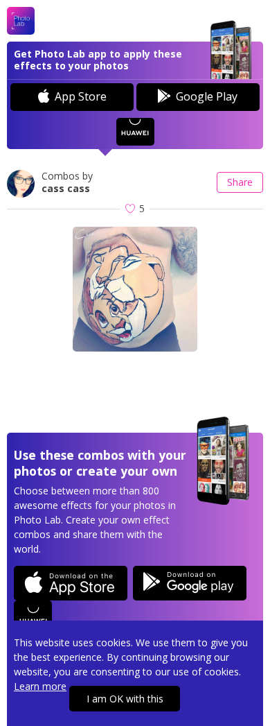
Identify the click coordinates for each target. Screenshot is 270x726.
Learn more (40, 686)
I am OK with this (125, 698)
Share (240, 182)
